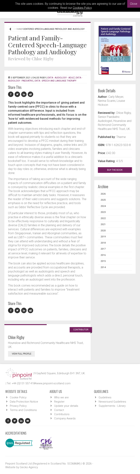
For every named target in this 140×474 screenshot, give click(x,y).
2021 (103, 224)
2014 (103, 267)
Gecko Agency (29, 467)
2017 (103, 249)
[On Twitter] (18, 94)
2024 (103, 206)
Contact (59, 410)
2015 (103, 261)
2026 (103, 194)
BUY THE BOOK (115, 170)
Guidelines (105, 397)
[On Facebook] (11, 94)
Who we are (61, 397)
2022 (103, 218)
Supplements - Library (112, 405)
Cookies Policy (82, 8)
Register (59, 401)
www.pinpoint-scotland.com (53, 383)
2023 (103, 212)
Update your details (66, 405)
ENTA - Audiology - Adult (61, 77)
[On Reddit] (31, 94)
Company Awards (65, 418)
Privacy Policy (18, 405)
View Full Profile (21, 353)
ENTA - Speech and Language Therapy (55, 80)
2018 (103, 243)
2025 (103, 200)
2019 (103, 236)
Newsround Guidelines (112, 401)
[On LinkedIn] (24, 94)
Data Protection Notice (24, 401)
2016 (103, 255)
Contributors (61, 414)
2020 (103, 230)
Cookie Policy (18, 397)
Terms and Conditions (23, 410)
